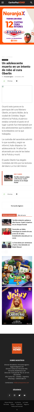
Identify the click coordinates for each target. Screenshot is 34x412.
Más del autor (22, 215)
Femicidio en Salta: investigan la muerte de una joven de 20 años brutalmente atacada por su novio (22, 233)
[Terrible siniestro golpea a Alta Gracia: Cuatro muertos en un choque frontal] (6, 222)
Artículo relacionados (9, 215)
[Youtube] (24, 395)
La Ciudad (25, 402)
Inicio (3, 57)
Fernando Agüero (8, 76)
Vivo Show (6, 404)
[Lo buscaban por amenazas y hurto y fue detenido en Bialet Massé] (6, 245)
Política (12, 404)
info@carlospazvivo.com (21, 382)
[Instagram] (14, 395)
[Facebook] (9, 395)
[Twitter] (19, 395)
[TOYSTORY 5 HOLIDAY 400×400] (17, 286)
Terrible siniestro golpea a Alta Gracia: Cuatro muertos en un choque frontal (21, 179)
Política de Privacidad (17, 406)
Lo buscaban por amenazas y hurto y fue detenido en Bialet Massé (22, 245)
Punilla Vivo (19, 404)
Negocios (26, 404)
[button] (31, 2)
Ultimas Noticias (9, 402)
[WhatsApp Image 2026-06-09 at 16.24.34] (17, 324)
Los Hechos (9, 57)
